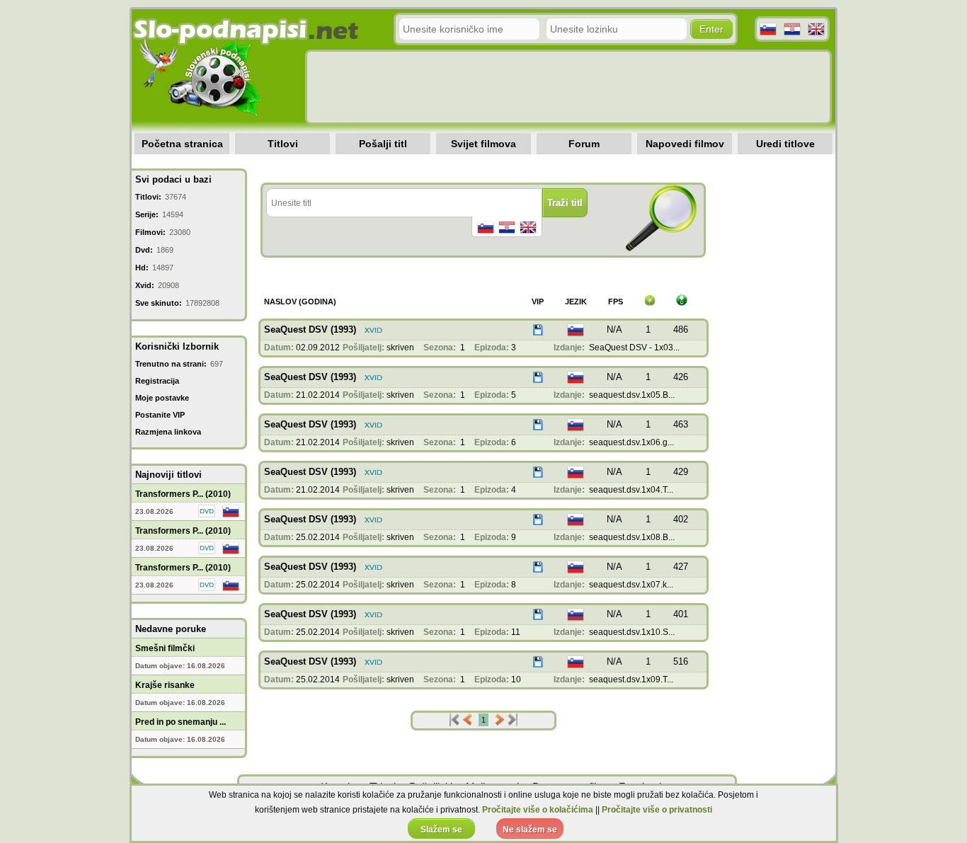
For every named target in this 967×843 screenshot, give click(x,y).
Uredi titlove (785, 143)
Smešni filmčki (165, 648)
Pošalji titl (383, 143)
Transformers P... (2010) (183, 494)
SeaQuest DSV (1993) (310, 329)
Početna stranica (182, 143)
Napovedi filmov (685, 143)
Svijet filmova (483, 143)
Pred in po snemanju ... (180, 722)
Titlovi (283, 143)
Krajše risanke (165, 685)
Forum (584, 143)
